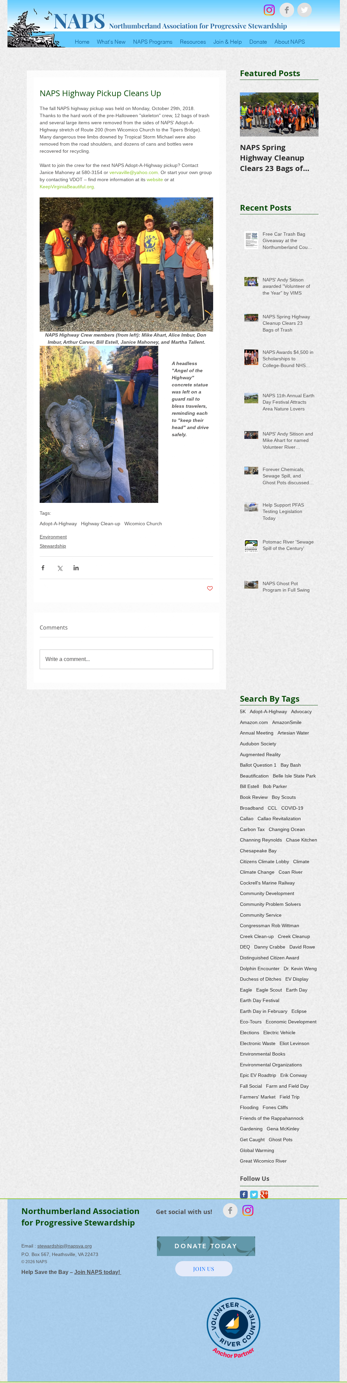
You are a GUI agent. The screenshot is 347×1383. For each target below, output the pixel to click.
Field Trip (290, 1097)
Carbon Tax (252, 829)
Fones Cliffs (275, 1107)
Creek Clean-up (257, 936)
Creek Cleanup (294, 936)
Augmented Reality (260, 754)
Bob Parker (275, 786)
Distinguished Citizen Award (269, 957)
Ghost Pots (280, 1139)
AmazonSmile (287, 722)
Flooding (249, 1107)
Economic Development (291, 1021)
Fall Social (251, 1086)
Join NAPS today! (97, 1272)
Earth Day (296, 990)
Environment (53, 536)
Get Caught (252, 1139)
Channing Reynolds (261, 840)
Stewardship (53, 546)
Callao (246, 818)
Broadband (252, 808)
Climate (301, 861)
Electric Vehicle (279, 1032)
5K (243, 711)
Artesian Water (293, 733)
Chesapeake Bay (258, 850)
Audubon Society (258, 743)
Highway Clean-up (100, 523)
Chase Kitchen (301, 840)
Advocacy (301, 711)
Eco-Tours (251, 1021)
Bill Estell (249, 786)
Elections (249, 1032)
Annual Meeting (256, 733)
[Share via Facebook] (43, 568)
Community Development (267, 893)
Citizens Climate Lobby (264, 861)
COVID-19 (292, 808)
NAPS (79, 20)
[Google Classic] (264, 1194)
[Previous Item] (251, 114)
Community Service (261, 915)
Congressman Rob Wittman (269, 925)
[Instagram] (269, 10)
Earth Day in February (263, 1011)
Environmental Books (262, 1054)
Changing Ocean (287, 829)
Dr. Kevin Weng (300, 968)
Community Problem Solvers (270, 904)
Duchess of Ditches (260, 979)
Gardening (251, 1128)
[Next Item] (308, 114)
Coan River (291, 872)
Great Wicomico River (263, 1161)
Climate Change (257, 872)
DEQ (245, 947)
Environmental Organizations (271, 1064)
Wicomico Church (143, 523)
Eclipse (299, 1011)
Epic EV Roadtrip (258, 1075)
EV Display (296, 979)
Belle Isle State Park (294, 776)
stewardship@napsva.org (64, 1246)
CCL (272, 808)
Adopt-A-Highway (58, 523)
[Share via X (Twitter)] (59, 568)
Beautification (254, 776)
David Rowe (302, 947)
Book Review (254, 797)
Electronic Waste (257, 1043)
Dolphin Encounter (260, 968)
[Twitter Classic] (254, 1194)
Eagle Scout (269, 990)
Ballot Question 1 (258, 765)
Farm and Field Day (287, 1086)
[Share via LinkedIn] (76, 568)
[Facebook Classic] (244, 1194)
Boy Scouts (284, 797)
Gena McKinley (283, 1128)
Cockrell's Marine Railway (267, 883)
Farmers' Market (257, 1097)
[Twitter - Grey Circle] (304, 10)
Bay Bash (291, 765)
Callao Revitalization (279, 818)
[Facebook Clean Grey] (287, 10)
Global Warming (257, 1150)
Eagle (246, 990)
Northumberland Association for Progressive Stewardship (198, 25)
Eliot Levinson (294, 1043)
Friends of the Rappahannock (272, 1118)
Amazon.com (254, 722)
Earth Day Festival (259, 1000)
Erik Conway (293, 1075)
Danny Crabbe (269, 947)
